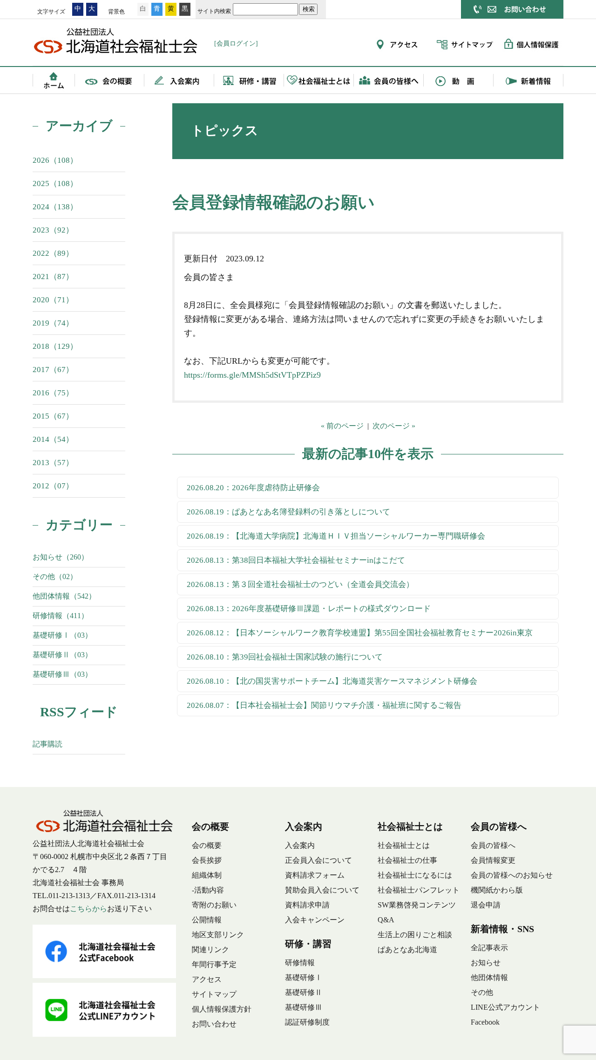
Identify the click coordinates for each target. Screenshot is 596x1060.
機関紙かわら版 (497, 890)
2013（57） (53, 462)
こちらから (88, 909)
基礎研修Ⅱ (303, 992)
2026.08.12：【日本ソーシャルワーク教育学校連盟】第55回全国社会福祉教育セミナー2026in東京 (360, 632)
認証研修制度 (307, 1022)
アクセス (207, 979)
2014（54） (53, 439)
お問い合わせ (214, 1024)
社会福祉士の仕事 (407, 860)
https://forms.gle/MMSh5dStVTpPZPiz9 (252, 375)
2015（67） (53, 416)
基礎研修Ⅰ (303, 977)
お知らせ (486, 963)
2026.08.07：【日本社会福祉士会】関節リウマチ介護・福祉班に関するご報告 (324, 705)
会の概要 (109, 80)
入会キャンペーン (315, 920)
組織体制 (207, 875)
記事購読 (47, 744)
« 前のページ (342, 426)
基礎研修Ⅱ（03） (62, 655)
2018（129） (55, 346)
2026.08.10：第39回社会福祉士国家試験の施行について (285, 657)
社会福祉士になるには (415, 875)
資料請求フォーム (315, 875)
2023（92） (53, 230)
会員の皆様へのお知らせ (512, 875)
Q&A (386, 920)
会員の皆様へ (389, 80)
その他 (482, 992)
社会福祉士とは (319, 80)
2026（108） (55, 160)
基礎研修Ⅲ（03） (62, 674)
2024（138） (55, 206)
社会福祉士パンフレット (419, 890)
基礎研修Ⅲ (303, 1007)
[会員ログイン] (236, 43)
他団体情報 (489, 977)
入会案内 (179, 80)
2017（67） (53, 369)
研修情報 (300, 963)
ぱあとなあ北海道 (407, 949)
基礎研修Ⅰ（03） (62, 635)
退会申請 (486, 905)
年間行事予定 (214, 964)
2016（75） (53, 392)
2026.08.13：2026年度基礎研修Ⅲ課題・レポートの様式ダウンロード (309, 608)
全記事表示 (489, 948)
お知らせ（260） (60, 557)
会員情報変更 (493, 860)
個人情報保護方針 (221, 1009)
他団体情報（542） (64, 596)
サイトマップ (214, 994)
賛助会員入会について (322, 890)
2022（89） (53, 253)
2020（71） (53, 299)
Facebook (485, 1022)
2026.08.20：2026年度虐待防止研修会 (253, 487)
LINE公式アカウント (505, 1007)
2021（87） (53, 276)
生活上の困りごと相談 (415, 935)
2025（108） (55, 183)
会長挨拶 (207, 860)
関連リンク (210, 949)
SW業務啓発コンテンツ (417, 905)
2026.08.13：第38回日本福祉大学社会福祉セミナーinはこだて (296, 560)
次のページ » (393, 426)
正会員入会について (318, 860)
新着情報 (528, 80)
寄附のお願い (214, 905)
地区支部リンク (218, 935)
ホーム (53, 80)
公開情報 (207, 920)
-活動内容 (208, 890)
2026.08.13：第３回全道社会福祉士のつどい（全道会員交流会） (300, 584)
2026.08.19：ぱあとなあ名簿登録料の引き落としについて (288, 511)
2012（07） (53, 485)
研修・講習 (249, 80)
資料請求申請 (307, 905)
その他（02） (55, 576)
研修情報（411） (60, 616)
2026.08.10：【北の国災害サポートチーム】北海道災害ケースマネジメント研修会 (332, 681)
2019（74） (53, 323)
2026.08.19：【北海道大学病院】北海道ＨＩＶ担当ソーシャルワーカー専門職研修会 (336, 536)
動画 (459, 80)
